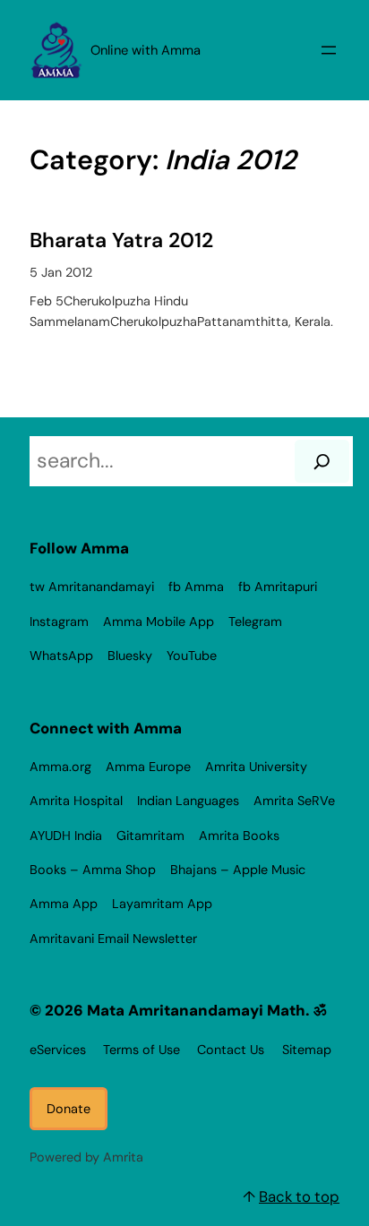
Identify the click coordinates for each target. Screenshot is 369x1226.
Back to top (299, 1196)
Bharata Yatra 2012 (121, 240)
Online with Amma (145, 50)
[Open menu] (328, 50)
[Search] (322, 461)
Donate (68, 1109)
